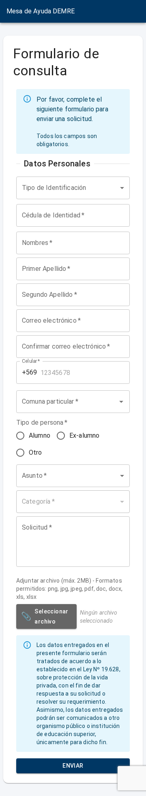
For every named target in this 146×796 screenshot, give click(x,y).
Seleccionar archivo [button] (45, 616)
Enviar (72, 765)
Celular (31, 361)
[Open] (121, 401)
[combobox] (73, 188)
